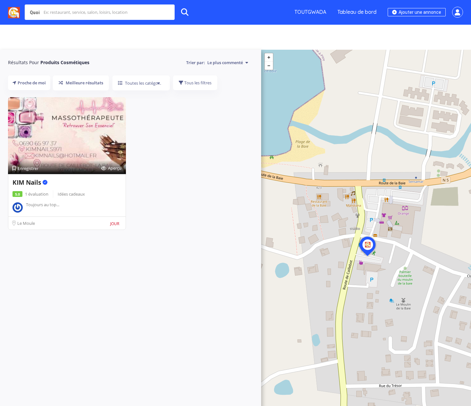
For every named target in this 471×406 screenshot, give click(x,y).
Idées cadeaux (71, 194)
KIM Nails (27, 182)
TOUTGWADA (310, 12)
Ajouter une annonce (419, 12)
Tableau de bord (356, 12)
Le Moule (26, 223)
